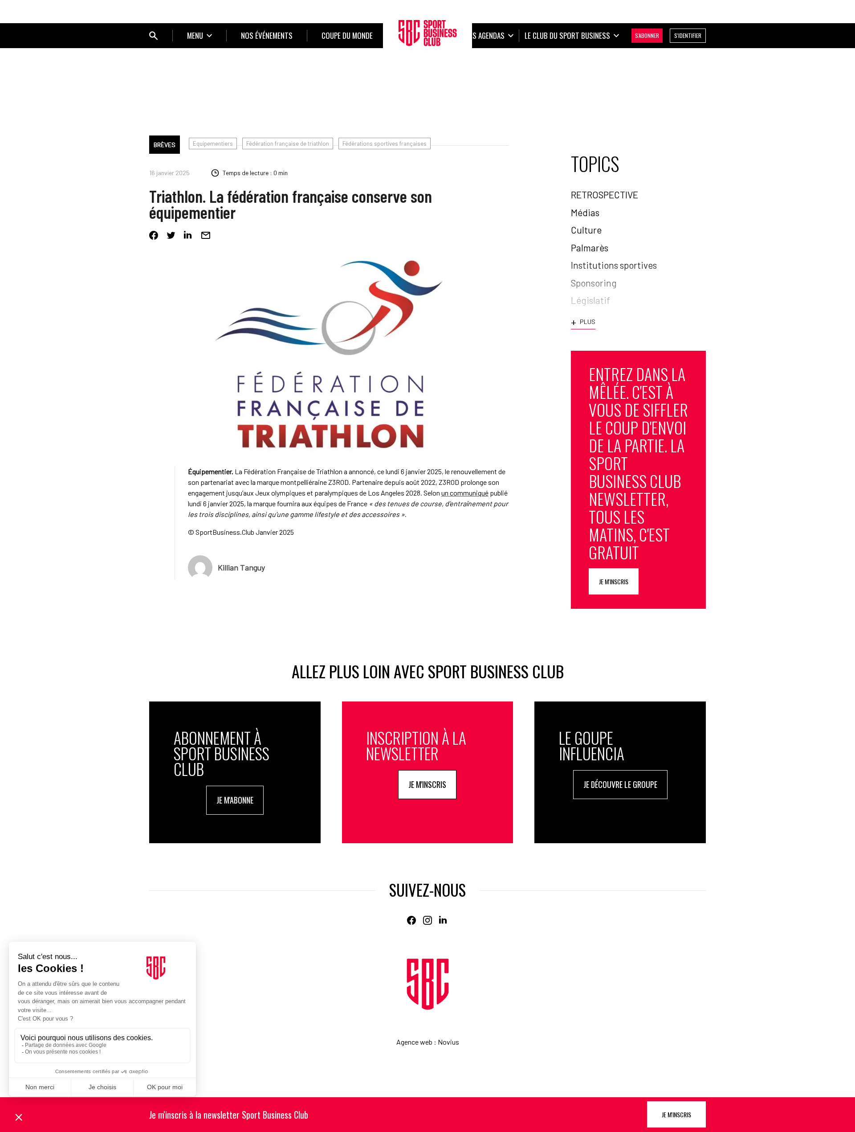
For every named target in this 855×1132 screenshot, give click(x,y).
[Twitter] (171, 235)
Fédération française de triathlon (287, 143)
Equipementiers (213, 143)
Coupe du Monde (347, 35)
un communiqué (465, 492)
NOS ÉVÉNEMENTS (267, 35)
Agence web (414, 1042)
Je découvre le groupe (620, 784)
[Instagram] (427, 920)
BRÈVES (164, 144)
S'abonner (647, 35)
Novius (448, 1042)
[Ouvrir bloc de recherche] (153, 35)
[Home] (427, 984)
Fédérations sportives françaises (384, 143)
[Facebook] (153, 235)
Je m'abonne (234, 800)
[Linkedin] (188, 235)
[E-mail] (205, 235)
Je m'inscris (613, 581)
